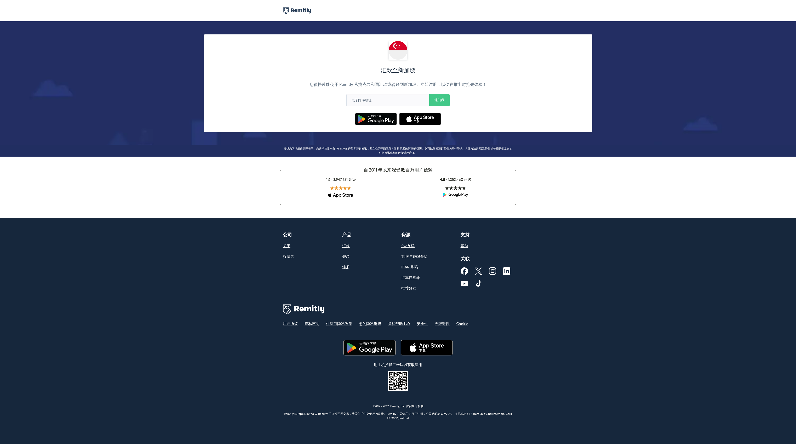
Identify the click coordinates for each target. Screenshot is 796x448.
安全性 (422, 324)
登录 (346, 256)
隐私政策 (405, 148)
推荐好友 (408, 288)
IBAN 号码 (409, 267)
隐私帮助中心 (399, 324)
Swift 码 (408, 246)
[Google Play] (376, 119)
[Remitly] (297, 10)
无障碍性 (442, 324)
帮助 (464, 246)
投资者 (288, 256)
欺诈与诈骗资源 (414, 256)
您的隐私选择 (370, 324)
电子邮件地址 (361, 100)
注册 (346, 267)
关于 (286, 246)
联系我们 (484, 148)
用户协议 (290, 324)
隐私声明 (312, 324)
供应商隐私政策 (339, 324)
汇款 (346, 246)
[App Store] (420, 119)
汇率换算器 (410, 278)
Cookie (462, 324)
